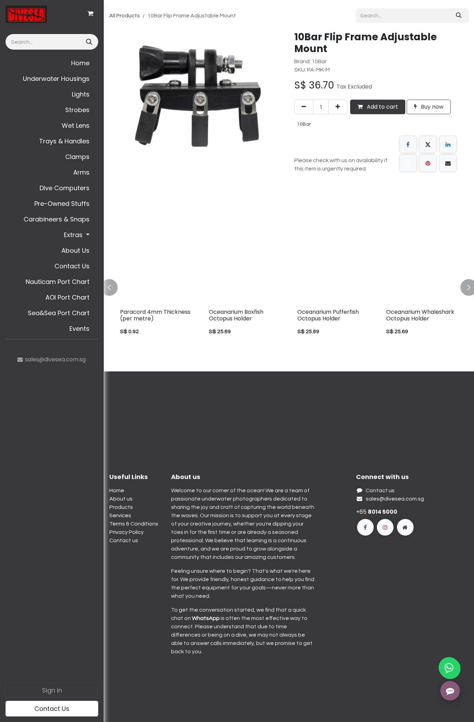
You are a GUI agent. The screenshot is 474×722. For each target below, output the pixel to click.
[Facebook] (408, 144)
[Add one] (337, 107)
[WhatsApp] (408, 163)
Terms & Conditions (133, 524)
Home (116, 490)
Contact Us (51, 708)
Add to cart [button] (381, 107)
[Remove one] (303, 107)
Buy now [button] (431, 107)
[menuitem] (52, 63)
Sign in (52, 690)
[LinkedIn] (448, 144)
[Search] (88, 42)
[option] (191, 287)
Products (121, 507)
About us (121, 499)
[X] (428, 144)
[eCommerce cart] (90, 14)
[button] (113, 287)
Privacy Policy (126, 532)
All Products (124, 15)
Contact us (123, 540)
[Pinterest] (428, 163)
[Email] (448, 163)
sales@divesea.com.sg (395, 499)
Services (120, 515)
